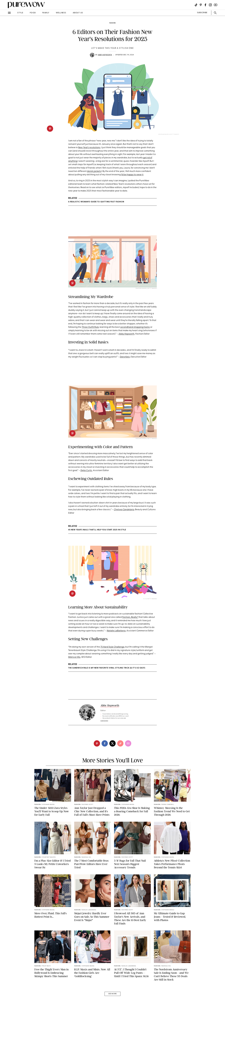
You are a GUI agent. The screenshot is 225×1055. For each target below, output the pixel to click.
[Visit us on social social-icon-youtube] (215, 5)
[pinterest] (50, 128)
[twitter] (5, 48)
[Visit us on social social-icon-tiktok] (196, 5)
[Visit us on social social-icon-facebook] (205, 5)
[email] (5, 62)
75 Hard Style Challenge (112, 647)
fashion (112, 23)
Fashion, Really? (130, 617)
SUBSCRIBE (202, 13)
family (45, 13)
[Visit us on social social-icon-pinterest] (200, 5)
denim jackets (94, 171)
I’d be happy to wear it (132, 175)
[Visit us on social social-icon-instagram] (210, 5)
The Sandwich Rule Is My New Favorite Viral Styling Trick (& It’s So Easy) (106, 668)
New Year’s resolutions (89, 147)
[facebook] (5, 41)
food (33, 13)
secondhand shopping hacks (135, 327)
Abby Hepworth (105, 55)
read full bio (104, 720)
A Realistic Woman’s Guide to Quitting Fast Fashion (96, 202)
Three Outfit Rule (90, 327)
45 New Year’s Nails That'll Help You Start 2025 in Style (97, 530)
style (20, 13)
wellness (61, 13)
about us (78, 13)
